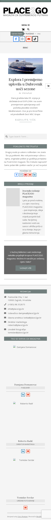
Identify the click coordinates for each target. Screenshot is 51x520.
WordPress (40, 516)
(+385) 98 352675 (16, 304)
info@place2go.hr (16, 309)
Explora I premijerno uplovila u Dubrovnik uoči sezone (25, 84)
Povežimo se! (25, 171)
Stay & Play (27, 93)
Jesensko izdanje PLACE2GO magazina (31, 193)
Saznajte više (25, 120)
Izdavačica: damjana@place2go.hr (23, 313)
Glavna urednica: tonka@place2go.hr (24, 317)
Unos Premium (23, 516)
